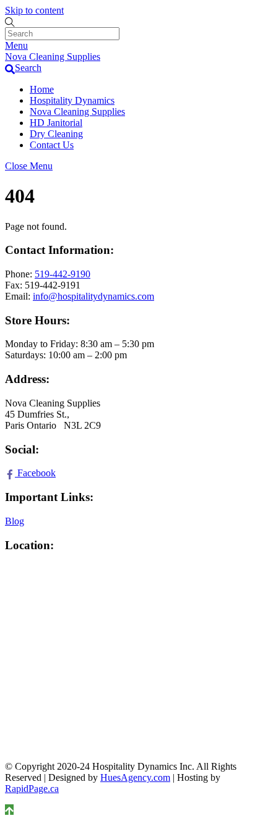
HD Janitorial (56, 122)
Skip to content (34, 10)
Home (42, 89)
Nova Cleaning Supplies (77, 111)
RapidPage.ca (32, 788)
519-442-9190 (62, 274)
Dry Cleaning (56, 133)
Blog (14, 521)
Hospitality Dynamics (72, 100)
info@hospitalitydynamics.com (93, 296)
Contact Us (52, 145)
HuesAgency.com (135, 777)
